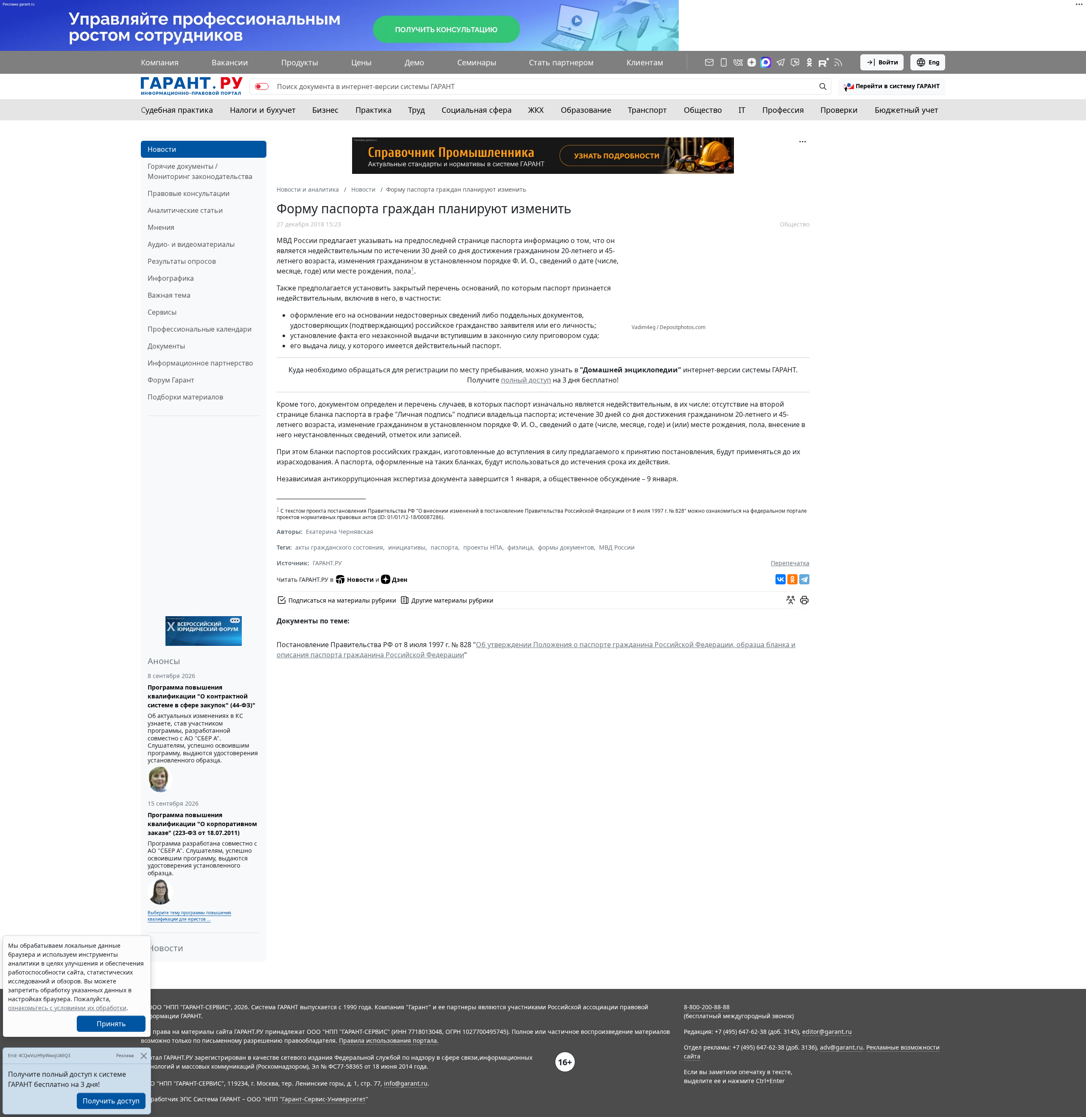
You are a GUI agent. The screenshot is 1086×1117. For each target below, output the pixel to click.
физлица (520, 547)
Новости (162, 149)
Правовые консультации (189, 193)
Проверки (839, 110)
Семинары (476, 62)
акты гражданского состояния (339, 547)
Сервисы (162, 312)
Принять (111, 1023)
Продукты (299, 62)
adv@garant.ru (841, 1047)
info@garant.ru (406, 1083)
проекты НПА (482, 547)
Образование (586, 110)
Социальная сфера (477, 110)
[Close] (143, 1055)
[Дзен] (751, 62)
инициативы (406, 547)
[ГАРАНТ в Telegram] (780, 62)
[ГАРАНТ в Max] (765, 62)
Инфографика (171, 278)
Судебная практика (177, 110)
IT (742, 110)
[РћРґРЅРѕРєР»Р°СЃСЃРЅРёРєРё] (792, 579)
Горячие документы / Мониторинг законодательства (200, 171)
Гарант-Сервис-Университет (324, 1099)
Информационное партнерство (200, 363)
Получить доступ (111, 1101)
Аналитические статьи (185, 210)
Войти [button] (888, 62)
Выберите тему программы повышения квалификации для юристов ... (189, 916)
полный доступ (526, 380)
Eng (934, 62)
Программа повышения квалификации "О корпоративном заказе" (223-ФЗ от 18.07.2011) (202, 824)
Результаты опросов (182, 261)
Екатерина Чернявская (339, 532)
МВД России (617, 547)
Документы (166, 346)
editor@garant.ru (827, 1032)
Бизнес (325, 110)
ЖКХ (536, 110)
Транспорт (647, 110)
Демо (414, 62)
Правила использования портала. (389, 1040)
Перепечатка (790, 563)
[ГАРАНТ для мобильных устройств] (724, 62)
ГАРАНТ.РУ (327, 563)
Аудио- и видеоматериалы (191, 244)
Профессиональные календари (200, 329)
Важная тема (169, 295)
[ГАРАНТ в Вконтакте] (738, 62)
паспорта (444, 547)
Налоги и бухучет (263, 110)
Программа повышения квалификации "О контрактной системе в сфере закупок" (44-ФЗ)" (201, 696)
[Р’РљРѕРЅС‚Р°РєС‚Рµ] (780, 579)
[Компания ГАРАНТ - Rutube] (824, 62)
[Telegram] (804, 579)
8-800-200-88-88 (707, 1007)
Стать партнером (561, 62)
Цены (361, 62)
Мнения (161, 227)
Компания (160, 62)
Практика (373, 110)
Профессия (783, 110)
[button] (891, 86)
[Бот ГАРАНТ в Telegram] (795, 62)
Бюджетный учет (906, 110)
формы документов (566, 547)
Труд (416, 110)
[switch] (262, 86)
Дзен (399, 579)
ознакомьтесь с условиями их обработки (67, 1008)
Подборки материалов (185, 397)
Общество (703, 110)
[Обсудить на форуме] (791, 600)
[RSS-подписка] (838, 62)
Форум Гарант (171, 380)
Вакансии (230, 62)
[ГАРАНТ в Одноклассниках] (809, 62)
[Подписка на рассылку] (709, 62)
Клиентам (645, 62)
